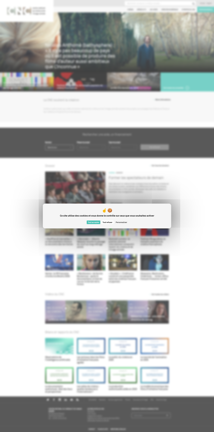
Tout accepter (93, 222)
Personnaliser (121, 222)
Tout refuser (107, 222)
